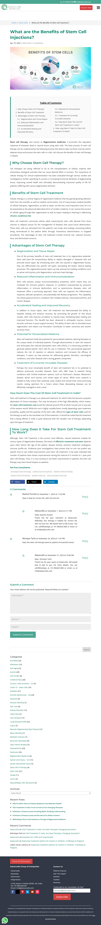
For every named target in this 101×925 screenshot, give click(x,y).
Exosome (13, 699)
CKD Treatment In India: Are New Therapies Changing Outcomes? (49, 829)
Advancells (14, 829)
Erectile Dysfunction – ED (20, 695)
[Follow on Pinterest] (23, 892)
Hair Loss (14, 706)
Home (14, 23)
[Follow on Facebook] (13, 892)
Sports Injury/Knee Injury (20, 763)
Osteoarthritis (16, 748)
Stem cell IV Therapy (18, 767)
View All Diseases (21, 861)
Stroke (12, 775)
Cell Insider (14, 676)
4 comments (38, 43)
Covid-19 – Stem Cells (19, 687)
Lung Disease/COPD (18, 722)
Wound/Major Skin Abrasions (22, 783)
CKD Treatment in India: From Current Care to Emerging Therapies (38, 807)
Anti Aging (14, 668)
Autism (13, 672)
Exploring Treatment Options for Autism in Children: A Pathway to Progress (53, 841)
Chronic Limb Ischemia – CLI (21, 683)
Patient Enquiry (59, 871)
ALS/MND (14, 660)
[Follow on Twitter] (18, 892)
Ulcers (12, 779)
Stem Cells (23, 23)
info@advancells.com (25, 888)
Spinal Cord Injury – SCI (19, 760)
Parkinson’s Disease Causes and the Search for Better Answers (36, 815)
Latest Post (14, 714)
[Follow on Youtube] (32, 892)
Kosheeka (15, 874)
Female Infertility (17, 702)
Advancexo (15, 877)
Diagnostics (15, 880)
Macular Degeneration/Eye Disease (24, 729)
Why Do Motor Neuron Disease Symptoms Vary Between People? (37, 803)
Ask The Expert (59, 874)
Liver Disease (15, 718)
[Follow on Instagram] (37, 892)
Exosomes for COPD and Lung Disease (37, 837)
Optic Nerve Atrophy (18, 744)
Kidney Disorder (16, 710)
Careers (56, 880)
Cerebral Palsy (16, 680)
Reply (85, 496)
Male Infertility (16, 733)
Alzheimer (14, 664)
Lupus (12, 725)
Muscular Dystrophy (18, 741)
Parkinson (14, 752)
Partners (56, 883)
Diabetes (13, 691)
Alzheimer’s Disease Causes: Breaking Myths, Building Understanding (39, 811)
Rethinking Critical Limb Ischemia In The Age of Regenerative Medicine (39, 819)
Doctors (56, 877)
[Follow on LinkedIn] (27, 892)
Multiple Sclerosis (17, 737)
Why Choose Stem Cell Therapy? (38, 163)
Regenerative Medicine (19, 756)
